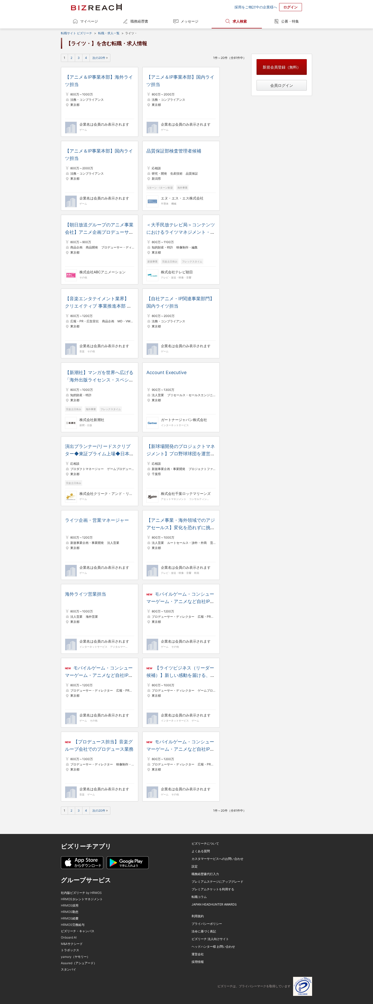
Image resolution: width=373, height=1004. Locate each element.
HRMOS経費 (69, 918)
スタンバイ (68, 969)
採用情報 (198, 962)
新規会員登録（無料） (282, 67)
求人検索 (240, 21)
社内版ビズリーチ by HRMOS (81, 893)
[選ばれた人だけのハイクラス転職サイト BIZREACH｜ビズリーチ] (96, 7)
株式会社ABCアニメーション (102, 272)
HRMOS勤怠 (69, 912)
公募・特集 (290, 21)
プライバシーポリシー (207, 924)
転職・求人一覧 (109, 33)
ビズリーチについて (205, 843)
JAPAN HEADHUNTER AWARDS (214, 904)
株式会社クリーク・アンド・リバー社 (106, 493)
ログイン (290, 7)
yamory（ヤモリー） (75, 957)
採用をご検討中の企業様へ (255, 7)
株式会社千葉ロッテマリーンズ (186, 493)
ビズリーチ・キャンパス (77, 931)
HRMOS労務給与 (72, 925)
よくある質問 (201, 851)
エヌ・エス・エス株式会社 (182, 198)
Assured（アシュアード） (79, 963)
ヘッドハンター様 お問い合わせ (213, 946)
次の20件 (98, 58)
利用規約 (198, 916)
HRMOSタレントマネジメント (82, 899)
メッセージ (189, 21)
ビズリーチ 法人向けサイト (210, 939)
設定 (195, 866)
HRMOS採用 (69, 905)
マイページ (89, 21)
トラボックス (70, 950)
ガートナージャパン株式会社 (184, 419)
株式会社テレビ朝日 (177, 272)
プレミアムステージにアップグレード (217, 881)
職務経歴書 (139, 21)
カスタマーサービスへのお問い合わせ (217, 859)
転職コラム (199, 897)
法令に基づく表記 (204, 931)
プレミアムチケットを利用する (213, 889)
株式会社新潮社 (91, 419)
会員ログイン (281, 85)
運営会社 (198, 954)
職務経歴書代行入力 (205, 874)
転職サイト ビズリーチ (76, 33)
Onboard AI (69, 937)
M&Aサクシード (72, 944)
